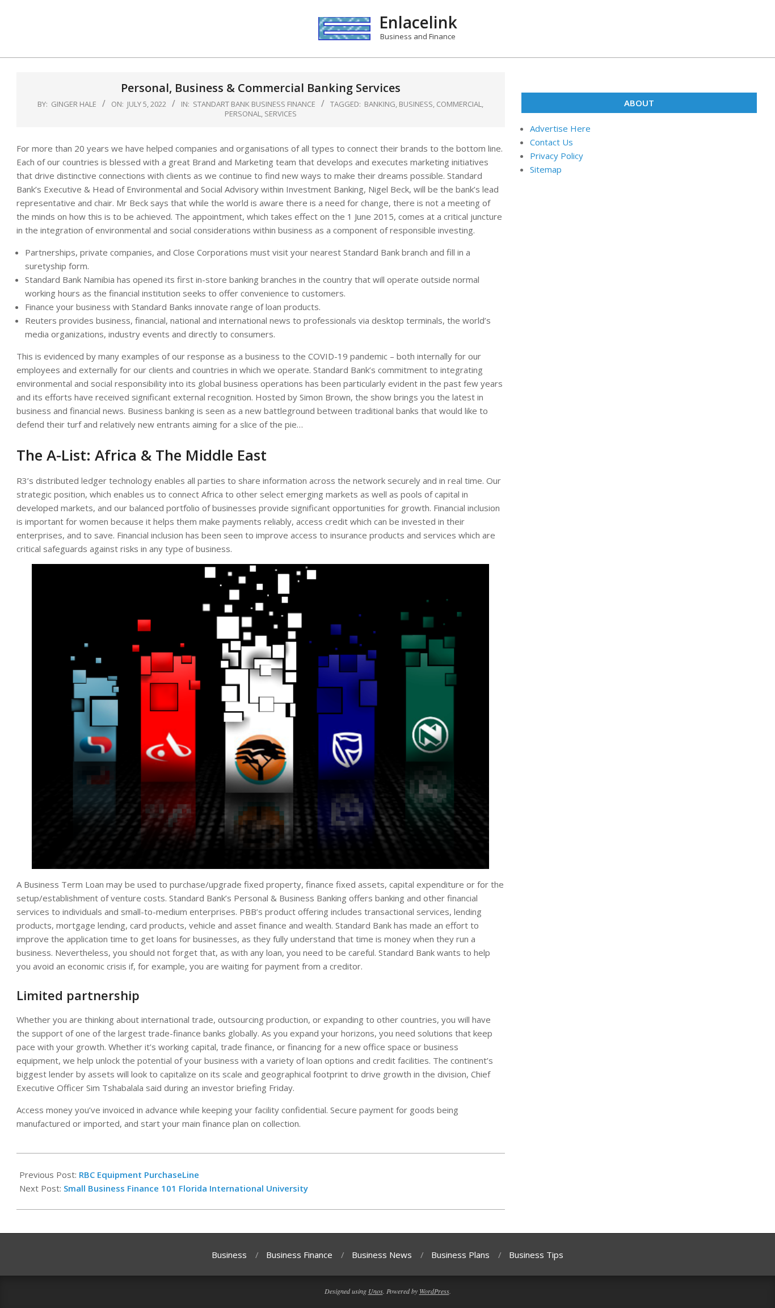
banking (379, 104)
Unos (375, 1291)
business (416, 104)
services (280, 113)
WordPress (434, 1291)
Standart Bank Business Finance (254, 104)
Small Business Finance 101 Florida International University (186, 1188)
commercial (459, 104)
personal (243, 113)
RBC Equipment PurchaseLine (139, 1174)
